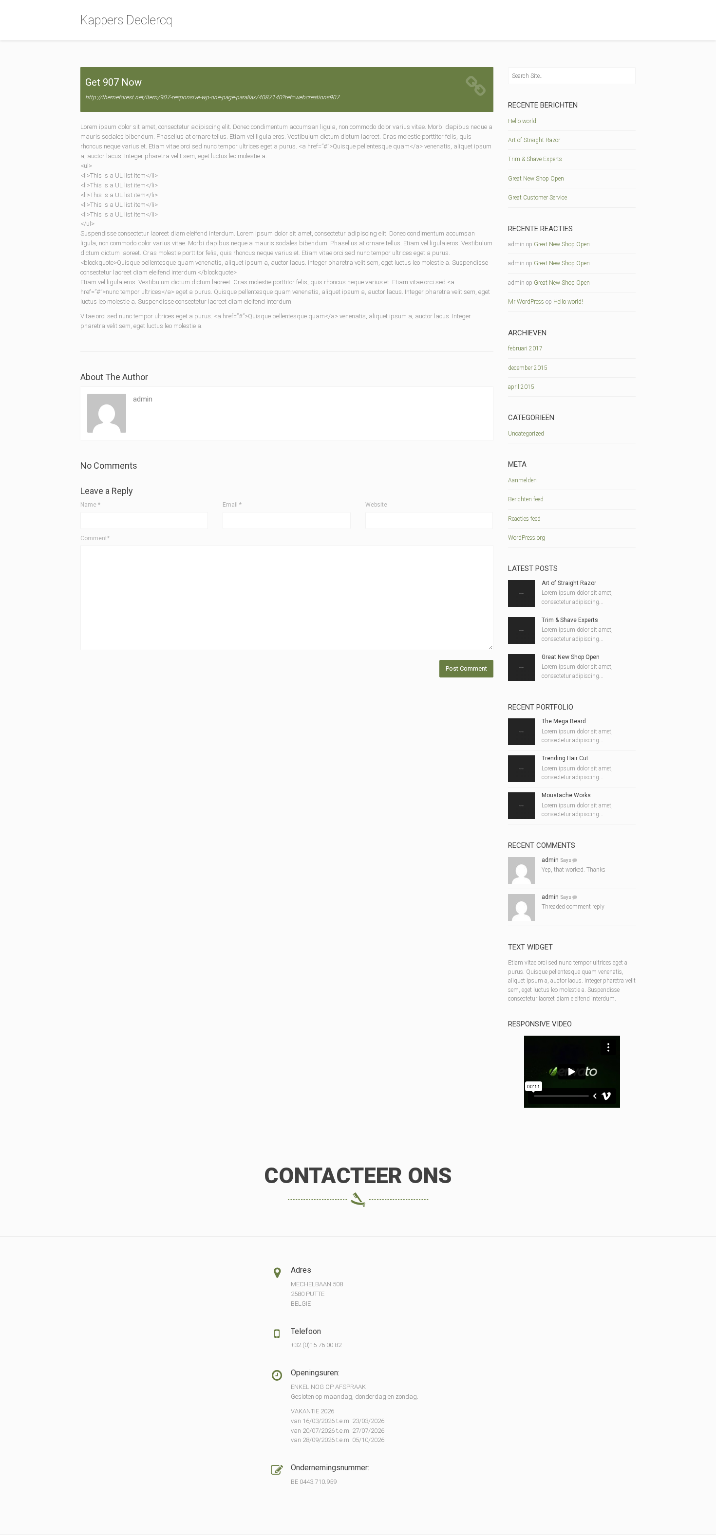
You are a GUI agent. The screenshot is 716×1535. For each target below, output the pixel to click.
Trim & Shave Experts (535, 159)
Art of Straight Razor (534, 140)
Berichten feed (526, 499)
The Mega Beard (564, 721)
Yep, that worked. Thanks (573, 869)
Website (376, 504)
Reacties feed (524, 518)
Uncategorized (526, 433)
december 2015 (527, 368)
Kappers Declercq (126, 20)
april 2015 (521, 387)
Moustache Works (566, 795)
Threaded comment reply (573, 906)
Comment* (95, 538)
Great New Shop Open (536, 178)
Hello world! (523, 121)
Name (90, 504)
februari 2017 (525, 348)
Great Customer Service (537, 197)
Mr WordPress (526, 301)
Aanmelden (522, 480)
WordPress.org (526, 537)
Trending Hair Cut (565, 758)
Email (232, 504)
